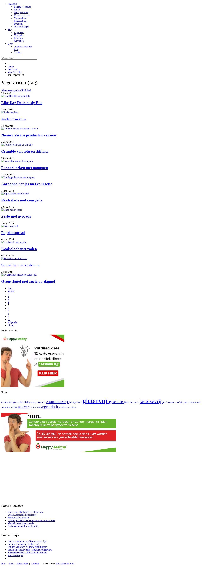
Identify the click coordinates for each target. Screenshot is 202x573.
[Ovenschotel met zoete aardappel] (19, 274)
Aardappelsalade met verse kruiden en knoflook (31, 520)
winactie (66, 407)
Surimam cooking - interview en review (27, 552)
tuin (33, 407)
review (191, 402)
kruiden (136, 402)
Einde (10, 325)
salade (198, 402)
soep (3, 407)
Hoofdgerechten (22, 15)
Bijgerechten (20, 21)
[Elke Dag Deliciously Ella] (15, 96)
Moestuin (18, 35)
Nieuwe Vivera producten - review (29, 135)
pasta (185, 402)
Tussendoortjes (21, 26)
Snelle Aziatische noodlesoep (22, 514)
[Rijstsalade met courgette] (15, 193)
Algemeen (19, 32)
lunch (165, 402)
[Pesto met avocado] (11, 209)
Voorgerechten (21, 12)
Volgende (12, 322)
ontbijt (180, 402)
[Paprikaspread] (9, 226)
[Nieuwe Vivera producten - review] (19, 128)
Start (10, 288)
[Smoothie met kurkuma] (14, 258)
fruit (80, 402)
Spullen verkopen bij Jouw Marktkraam (27, 547)
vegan (37, 407)
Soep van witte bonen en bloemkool (25, 512)
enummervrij (57, 401)
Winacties (19, 41)
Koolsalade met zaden (19, 249)
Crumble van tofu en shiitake (24, 151)
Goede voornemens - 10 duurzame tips (27, 541)
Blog (3, 563)
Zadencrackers (13, 119)
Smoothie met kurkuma (20, 265)
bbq (12, 402)
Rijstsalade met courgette (21, 200)
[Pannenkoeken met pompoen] (17, 161)
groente (116, 401)
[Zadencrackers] (9, 112)
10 (9, 319)
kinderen (128, 402)
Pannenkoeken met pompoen (24, 168)
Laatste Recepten (22, 6)
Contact (18, 52)
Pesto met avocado (16, 216)
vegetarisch (49, 407)
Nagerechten (20, 18)
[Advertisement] (101, 479)
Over (11, 563)
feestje (73, 402)
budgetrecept (37, 402)
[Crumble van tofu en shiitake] (17, 144)
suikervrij (24, 407)
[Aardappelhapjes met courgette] (18, 177)
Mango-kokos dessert (18, 517)
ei (45, 402)
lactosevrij (151, 401)
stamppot (14, 407)
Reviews (18, 38)
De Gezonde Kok (65, 563)
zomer (73, 407)
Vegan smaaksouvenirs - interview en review (30, 549)
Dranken (18, 23)
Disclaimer (22, 563)
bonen (17, 402)
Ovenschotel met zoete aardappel (28, 281)
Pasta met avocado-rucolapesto (23, 526)
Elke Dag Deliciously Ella (21, 103)
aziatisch (5, 402)
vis (60, 407)
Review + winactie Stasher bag (23, 544)
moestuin (172, 402)
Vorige (11, 291)
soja (8, 407)
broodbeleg (25, 402)
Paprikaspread (13, 233)
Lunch (17, 9)
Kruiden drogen (15, 555)
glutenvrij (96, 400)
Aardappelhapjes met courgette (26, 184)
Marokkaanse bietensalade (21, 523)
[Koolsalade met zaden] (13, 242)
